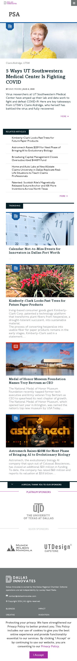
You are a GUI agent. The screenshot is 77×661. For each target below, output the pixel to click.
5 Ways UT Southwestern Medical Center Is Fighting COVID (35, 77)
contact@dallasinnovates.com (22, 596)
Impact (41, 609)
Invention (43, 615)
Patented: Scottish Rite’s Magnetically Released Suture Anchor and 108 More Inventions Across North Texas (34, 185)
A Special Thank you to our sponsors (41, 485)
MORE (63, 116)
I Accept (38, 655)
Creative (10, 615)
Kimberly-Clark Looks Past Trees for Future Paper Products (33, 139)
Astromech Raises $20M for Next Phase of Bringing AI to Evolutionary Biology (36, 149)
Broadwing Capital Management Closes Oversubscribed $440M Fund (35, 158)
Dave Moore (14, 89)
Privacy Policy (50, 646)
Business (10, 609)
